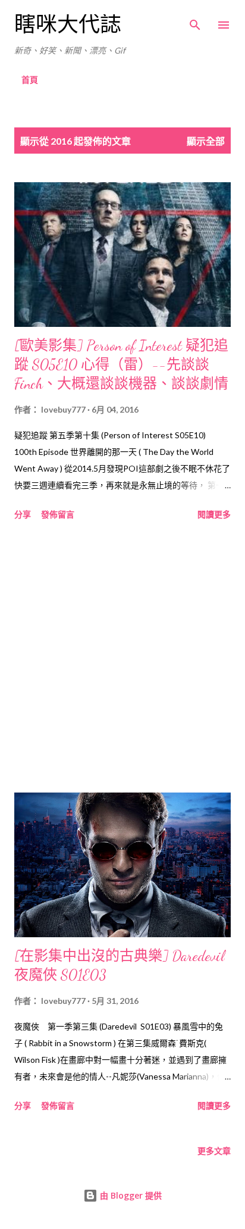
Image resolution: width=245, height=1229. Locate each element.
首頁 (29, 79)
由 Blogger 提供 (130, 1195)
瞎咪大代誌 (67, 25)
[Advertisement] (122, 658)
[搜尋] (195, 21)
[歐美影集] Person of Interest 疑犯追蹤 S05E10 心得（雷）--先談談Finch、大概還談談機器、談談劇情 (121, 364)
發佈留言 (57, 514)
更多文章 (214, 1151)
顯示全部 (206, 140)
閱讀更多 (214, 514)
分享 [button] (22, 514)
